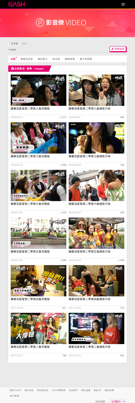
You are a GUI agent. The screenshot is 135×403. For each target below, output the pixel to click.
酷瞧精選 (70, 59)
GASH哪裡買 (59, 390)
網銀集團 (109, 390)
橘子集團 (14, 396)
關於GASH (15, 390)
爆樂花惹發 (27, 59)
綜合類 (56, 59)
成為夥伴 (73, 390)
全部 (13, 59)
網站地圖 (86, 390)
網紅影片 (43, 59)
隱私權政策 (43, 390)
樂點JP (97, 390)
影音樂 (14, 43)
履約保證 (29, 390)
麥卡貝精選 (86, 59)
